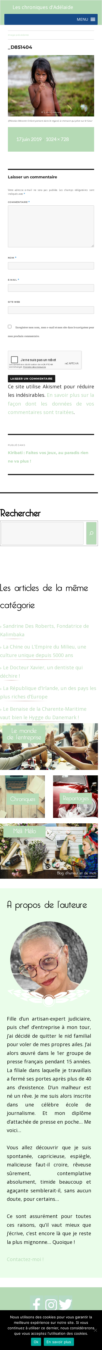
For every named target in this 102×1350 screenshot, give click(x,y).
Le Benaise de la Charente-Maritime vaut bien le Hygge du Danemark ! (43, 713)
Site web (14, 302)
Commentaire (19, 202)
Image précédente (18, 35)
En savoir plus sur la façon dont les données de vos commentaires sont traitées (51, 403)
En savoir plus (59, 1342)
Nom (12, 257)
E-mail (13, 279)
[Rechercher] (91, 533)
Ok (36, 1342)
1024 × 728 (57, 139)
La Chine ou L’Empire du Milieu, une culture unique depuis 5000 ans (43, 651)
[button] (82, 19)
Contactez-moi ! (25, 1259)
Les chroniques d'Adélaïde (43, 7)
